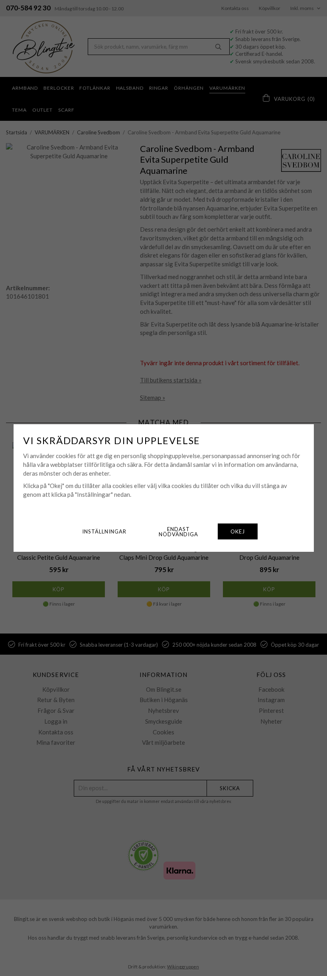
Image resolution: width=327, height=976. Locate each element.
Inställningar (104, 531)
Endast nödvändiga (178, 531)
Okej (237, 531)
